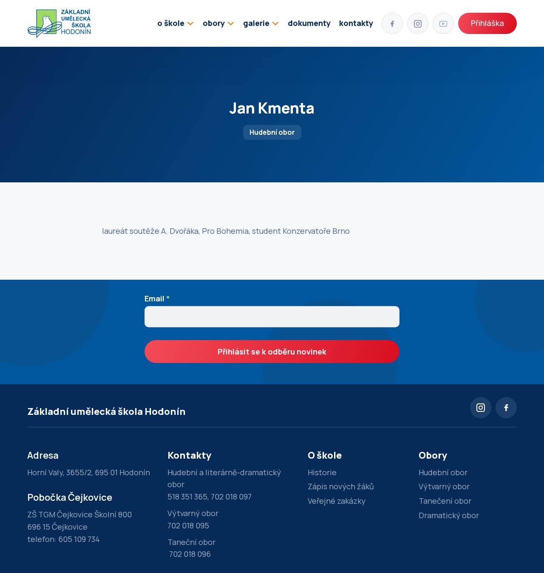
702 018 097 (231, 496)
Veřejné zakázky (337, 501)
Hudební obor (443, 472)
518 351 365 (187, 496)
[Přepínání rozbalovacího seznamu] (190, 23)
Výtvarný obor (444, 486)
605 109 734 (79, 539)
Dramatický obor (449, 515)
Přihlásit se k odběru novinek (272, 351)
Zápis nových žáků (341, 486)
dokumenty (309, 23)
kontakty (356, 23)
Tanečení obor (445, 501)
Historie (322, 472)
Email (157, 298)
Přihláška (487, 23)
